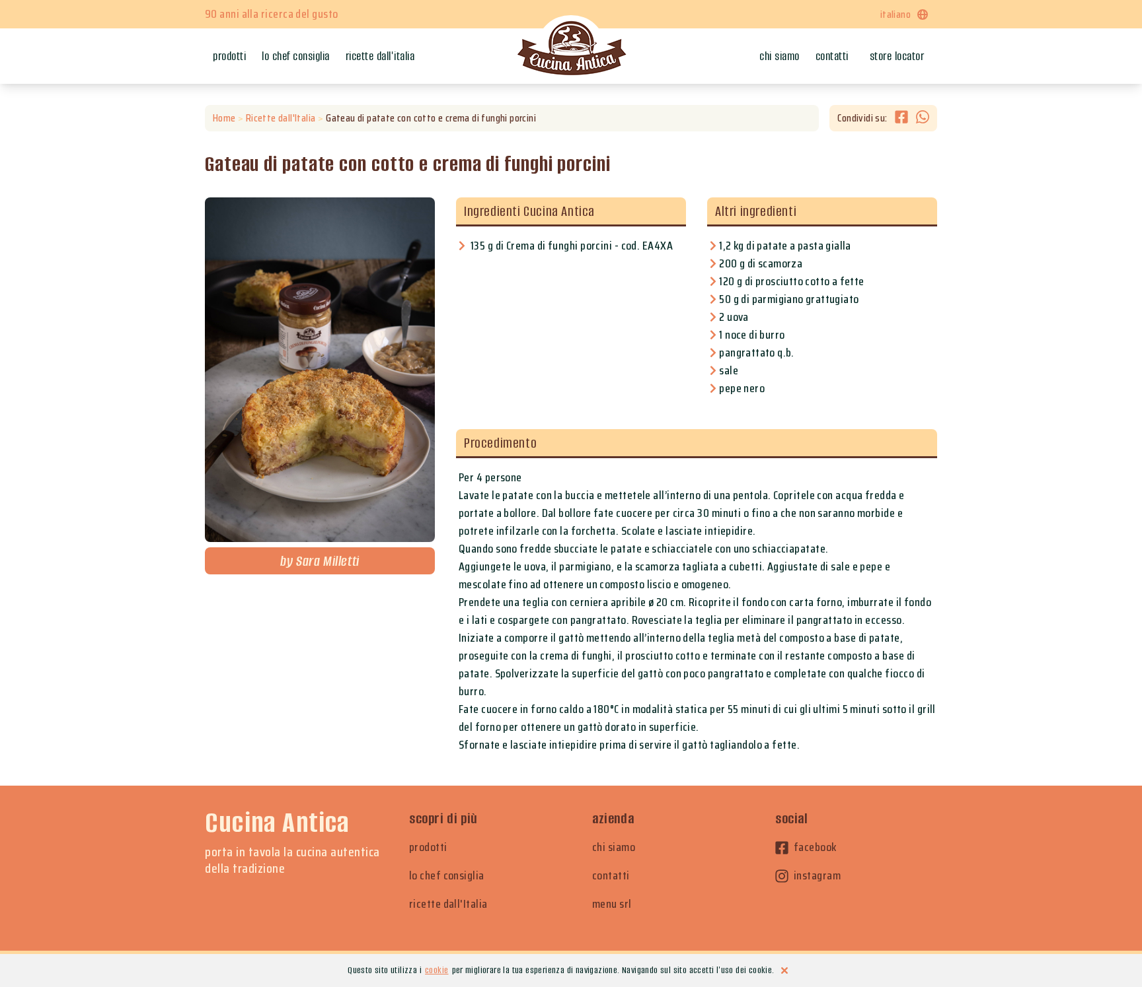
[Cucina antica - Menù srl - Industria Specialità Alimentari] (571, 49)
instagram (817, 876)
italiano (895, 14)
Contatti (832, 56)
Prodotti (229, 56)
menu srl (612, 904)
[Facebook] (905, 118)
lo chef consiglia (446, 876)
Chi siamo (779, 56)
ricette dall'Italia (448, 904)
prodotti (428, 847)
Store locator (897, 56)
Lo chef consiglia (296, 56)
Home (224, 118)
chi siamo (613, 847)
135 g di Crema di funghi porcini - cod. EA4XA (572, 245)
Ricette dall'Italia (380, 56)
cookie (436, 970)
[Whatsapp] (922, 118)
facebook (815, 847)
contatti (611, 876)
